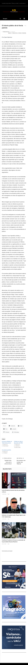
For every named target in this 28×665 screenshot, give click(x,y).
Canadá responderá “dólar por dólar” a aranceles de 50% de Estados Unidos (14, 3)
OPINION (20, 33)
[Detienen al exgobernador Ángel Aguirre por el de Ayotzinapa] (14, 505)
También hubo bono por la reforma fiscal (7, 462)
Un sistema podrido (6, 450)
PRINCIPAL (24, 33)
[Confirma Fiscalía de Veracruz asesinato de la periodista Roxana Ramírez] (14, 530)
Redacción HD (6, 31)
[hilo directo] (14, 10)
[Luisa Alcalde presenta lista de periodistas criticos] (14, 481)
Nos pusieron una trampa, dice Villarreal (21, 462)
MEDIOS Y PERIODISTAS (13, 33)
